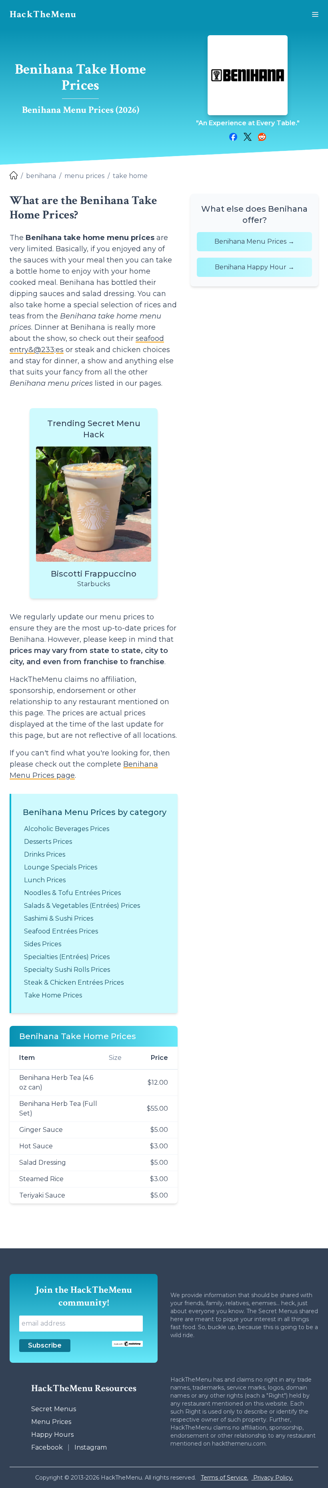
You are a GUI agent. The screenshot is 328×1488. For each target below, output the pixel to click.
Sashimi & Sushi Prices (58, 918)
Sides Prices (42, 944)
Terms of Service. (224, 1477)
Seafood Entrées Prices (61, 931)
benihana (41, 176)
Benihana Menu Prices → (254, 241)
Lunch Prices (45, 880)
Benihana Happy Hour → (254, 267)
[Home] (14, 176)
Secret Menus (53, 1409)
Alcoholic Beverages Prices (66, 829)
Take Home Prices (53, 995)
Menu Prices (51, 1422)
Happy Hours (52, 1434)
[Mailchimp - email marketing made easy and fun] (127, 1344)
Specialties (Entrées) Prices (67, 957)
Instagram (90, 1447)
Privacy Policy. (272, 1477)
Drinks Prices (44, 854)
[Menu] (315, 14)
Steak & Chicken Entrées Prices (74, 982)
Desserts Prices (48, 841)
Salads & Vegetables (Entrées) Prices (82, 905)
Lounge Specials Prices (60, 867)
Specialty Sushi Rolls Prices (67, 969)
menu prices (84, 176)
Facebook (47, 1447)
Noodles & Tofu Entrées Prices (72, 893)
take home (130, 176)
